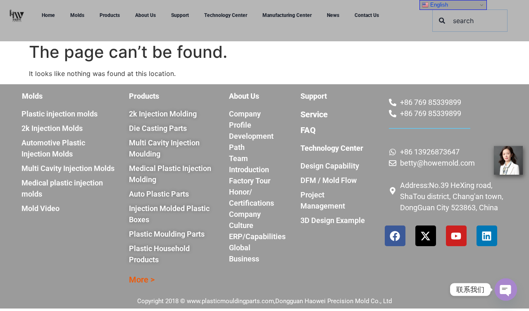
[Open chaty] (506, 289)
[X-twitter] (425, 236)
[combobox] (470, 20)
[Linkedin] (487, 236)
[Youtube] (456, 236)
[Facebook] (395, 236)
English (438, 5)
